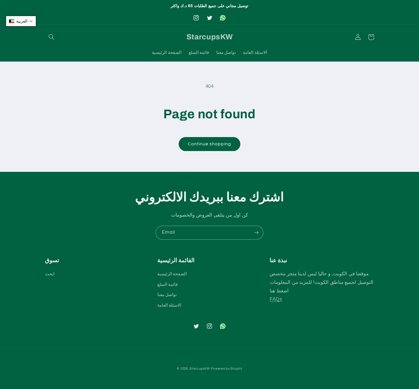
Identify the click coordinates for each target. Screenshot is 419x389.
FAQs (276, 299)
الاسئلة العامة (169, 305)
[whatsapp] (222, 17)
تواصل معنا (167, 295)
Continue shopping (209, 144)
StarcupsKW (200, 368)
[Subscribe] (256, 233)
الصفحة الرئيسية (172, 274)
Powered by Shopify (226, 368)
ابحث (49, 274)
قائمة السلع (167, 284)
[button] (51, 37)
